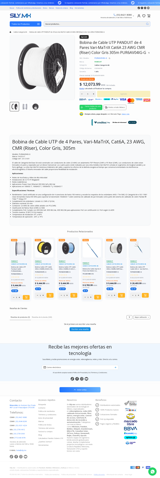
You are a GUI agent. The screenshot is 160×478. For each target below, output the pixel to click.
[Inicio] (10, 32)
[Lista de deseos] (143, 15)
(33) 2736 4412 (19, 429)
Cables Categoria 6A (67, 264)
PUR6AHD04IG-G (17, 274)
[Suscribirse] (115, 367)
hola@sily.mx (21, 450)
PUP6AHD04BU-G (136, 272)
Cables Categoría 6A (20, 32)
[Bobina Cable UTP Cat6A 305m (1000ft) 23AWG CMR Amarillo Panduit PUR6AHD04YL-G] (44, 248)
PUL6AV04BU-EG (88, 274)
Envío (82, 88)
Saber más (125, 114)
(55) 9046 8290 (21, 421)
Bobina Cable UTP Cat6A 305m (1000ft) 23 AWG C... (67, 268)
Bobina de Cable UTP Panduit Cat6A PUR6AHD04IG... (18, 269)
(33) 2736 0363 (19, 433)
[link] (61, 2)
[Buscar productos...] (147, 24)
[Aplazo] (130, 437)
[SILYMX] (20, 16)
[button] (148, 15)
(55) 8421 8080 (124, 14)
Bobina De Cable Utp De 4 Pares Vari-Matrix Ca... (92, 270)
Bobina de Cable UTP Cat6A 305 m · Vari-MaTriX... (139, 268)
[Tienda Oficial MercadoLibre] (130, 419)
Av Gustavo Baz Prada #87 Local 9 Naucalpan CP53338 (22, 406)
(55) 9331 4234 (21, 425)
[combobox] (97, 24)
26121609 (25, 159)
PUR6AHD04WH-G (112, 272)
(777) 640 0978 (19, 438)
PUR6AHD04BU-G (65, 272)
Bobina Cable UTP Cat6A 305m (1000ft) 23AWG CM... (44, 268)
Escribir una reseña (80, 329)
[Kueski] (130, 433)
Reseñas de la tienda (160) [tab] (42, 317)
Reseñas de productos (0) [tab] (20, 317)
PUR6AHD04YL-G (40, 272)
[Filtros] (129, 317)
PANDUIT (98, 62)
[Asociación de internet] (130, 403)
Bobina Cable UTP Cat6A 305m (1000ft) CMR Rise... (114, 268)
